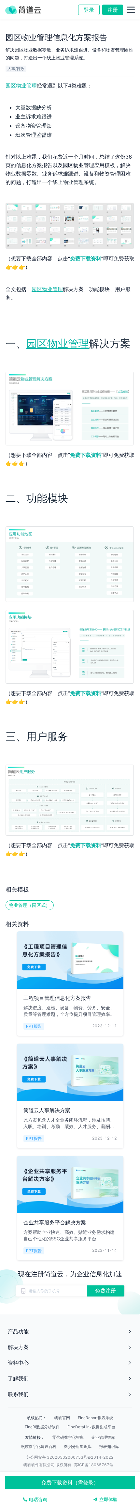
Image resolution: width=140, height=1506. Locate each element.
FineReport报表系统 (95, 1417)
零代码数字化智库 (68, 1437)
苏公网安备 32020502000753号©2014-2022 (70, 1457)
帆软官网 (62, 1417)
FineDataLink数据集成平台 (91, 1426)
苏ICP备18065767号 (93, 1464)
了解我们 (18, 1378)
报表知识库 (109, 1446)
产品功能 (18, 1331)
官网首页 (16, 22)
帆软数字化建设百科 (38, 1446)
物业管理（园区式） (29, 905)
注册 (112, 10)
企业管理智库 (103, 1437)
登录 (89, 10)
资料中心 (40, 22)
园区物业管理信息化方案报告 (105, 22)
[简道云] (22, 10)
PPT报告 (63, 22)
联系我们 (18, 1394)
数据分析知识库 (77, 1446)
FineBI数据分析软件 (42, 1426)
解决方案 (18, 1347)
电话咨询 (38, 1499)
